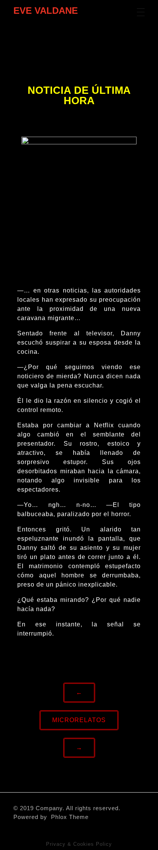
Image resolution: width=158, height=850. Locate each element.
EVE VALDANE (45, 10)
